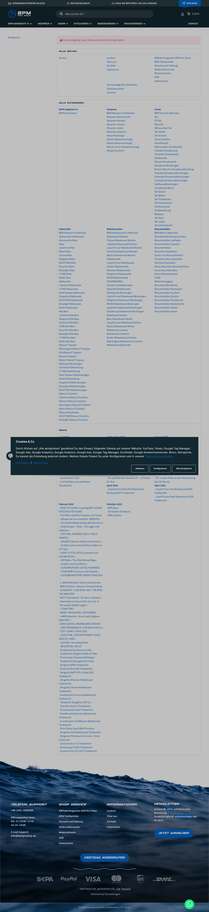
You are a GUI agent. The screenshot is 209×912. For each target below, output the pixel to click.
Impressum (22, 462)
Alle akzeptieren (184, 468)
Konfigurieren (160, 468)
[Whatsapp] (189, 904)
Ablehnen (139, 468)
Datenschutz (40, 462)
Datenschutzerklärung (158, 456)
